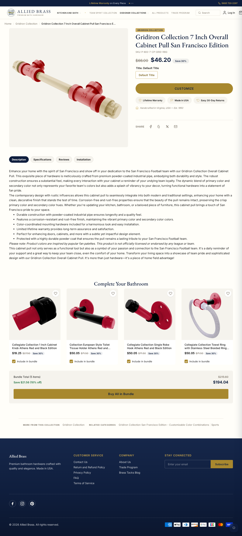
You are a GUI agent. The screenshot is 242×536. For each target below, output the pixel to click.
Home (8, 23)
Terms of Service (84, 483)
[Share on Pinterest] (159, 126)
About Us (125, 462)
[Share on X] (167, 126)
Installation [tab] (84, 159)
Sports (215, 424)
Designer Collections (133, 13)
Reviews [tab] (64, 159)
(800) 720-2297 (229, 3)
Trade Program (180, 13)
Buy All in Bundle (121, 394)
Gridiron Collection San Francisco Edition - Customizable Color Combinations (164, 424)
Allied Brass (17, 456)
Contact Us (80, 462)
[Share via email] (175, 126)
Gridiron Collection (26, 23)
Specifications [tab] (42, 159)
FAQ (76, 477)
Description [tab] (19, 159)
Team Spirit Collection (103, 13)
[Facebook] (12, 503)
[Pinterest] (32, 503)
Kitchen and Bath (67, 13)
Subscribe (221, 464)
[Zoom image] (68, 87)
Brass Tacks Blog (129, 472)
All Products (160, 13)
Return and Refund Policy (89, 467)
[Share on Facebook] (150, 126)
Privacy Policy (82, 472)
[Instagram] (22, 503)
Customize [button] (184, 88)
